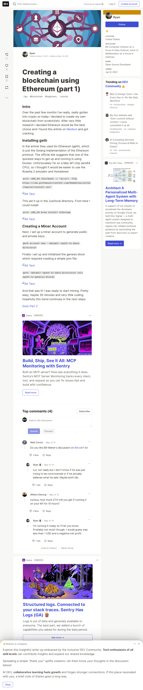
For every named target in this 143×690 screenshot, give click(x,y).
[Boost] (6, 88)
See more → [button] (58, 637)
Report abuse (67, 548)
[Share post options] (6, 98)
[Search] (14, 4)
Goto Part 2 (30, 306)
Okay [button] (8, 684)
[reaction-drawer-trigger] (6, 55)
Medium (72, 129)
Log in (112, 4)
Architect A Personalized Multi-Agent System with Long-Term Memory (121, 194)
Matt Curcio (36, 442)
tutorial (63, 96)
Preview (48, 431)
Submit (34, 431)
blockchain (36, 96)
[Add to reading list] (6, 78)
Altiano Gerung (38, 494)
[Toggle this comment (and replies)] (24, 447)
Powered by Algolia (92, 4)
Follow (122, 24)
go (25, 96)
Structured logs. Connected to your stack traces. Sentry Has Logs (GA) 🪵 (54, 609)
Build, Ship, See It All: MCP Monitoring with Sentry (49, 363)
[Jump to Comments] (6, 66)
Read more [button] (30, 392)
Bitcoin (79, 447)
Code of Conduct (49, 548)
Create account (129, 4)
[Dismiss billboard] (139, 644)
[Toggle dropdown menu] (90, 315)
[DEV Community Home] (5, 4)
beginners (51, 96)
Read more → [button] (115, 243)
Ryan (32, 53)
